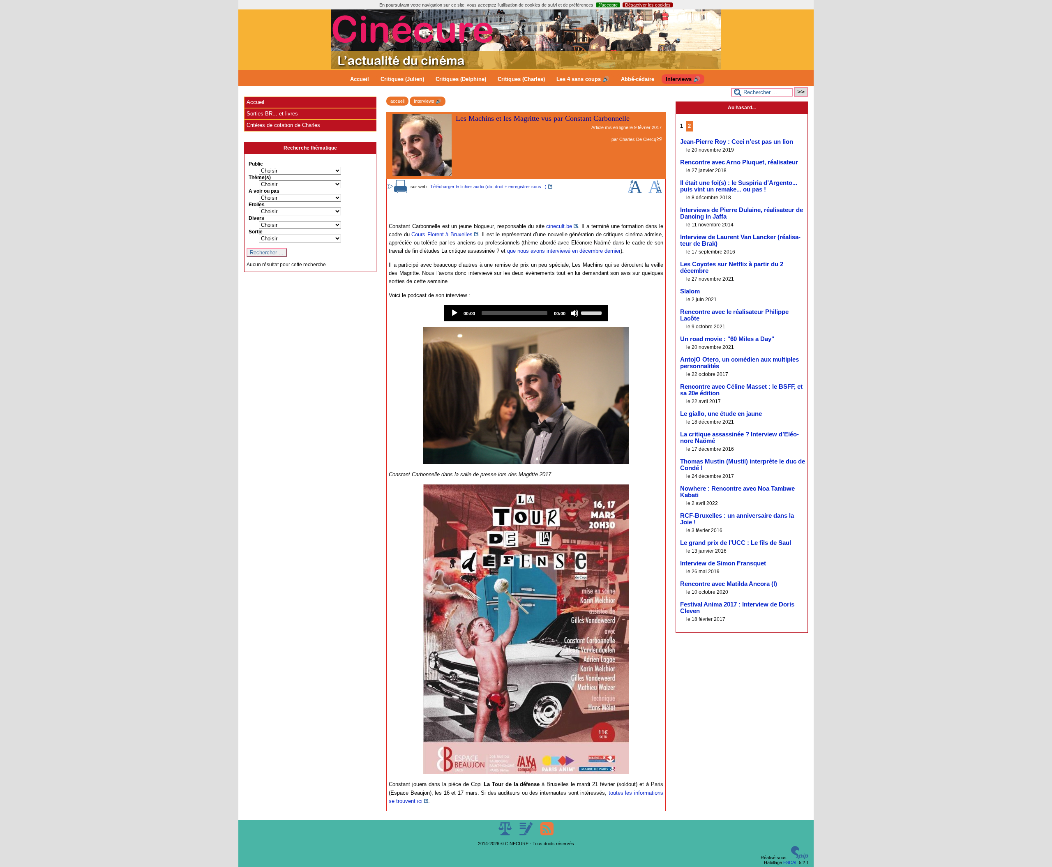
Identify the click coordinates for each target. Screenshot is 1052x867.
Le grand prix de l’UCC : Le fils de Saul (735, 543)
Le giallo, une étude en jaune (721, 413)
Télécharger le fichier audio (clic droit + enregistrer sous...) (488, 186)
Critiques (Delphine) (461, 79)
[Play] (454, 313)
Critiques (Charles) (521, 79)
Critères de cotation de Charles (283, 125)
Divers (256, 218)
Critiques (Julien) (402, 79)
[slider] (592, 312)
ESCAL (790, 862)
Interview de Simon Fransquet (723, 563)
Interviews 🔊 (683, 79)
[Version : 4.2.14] (800, 857)
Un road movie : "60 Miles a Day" (727, 339)
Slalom (690, 291)
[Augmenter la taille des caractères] (634, 191)
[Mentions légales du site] (505, 833)
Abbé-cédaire (637, 79)
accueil (397, 101)
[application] (526, 313)
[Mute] (574, 313)
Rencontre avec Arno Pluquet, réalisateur (739, 162)
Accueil (359, 79)
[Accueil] (526, 67)
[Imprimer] (400, 191)
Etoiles (257, 205)
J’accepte (608, 4)
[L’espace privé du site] (526, 833)
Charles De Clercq (637, 139)
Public (256, 164)
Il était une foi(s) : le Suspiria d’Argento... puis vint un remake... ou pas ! (738, 186)
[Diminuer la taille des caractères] (655, 191)
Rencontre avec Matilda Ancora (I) (728, 584)
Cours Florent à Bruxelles (442, 234)
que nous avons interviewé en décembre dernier (564, 251)
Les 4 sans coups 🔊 (582, 79)
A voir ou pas (264, 191)
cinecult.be (559, 226)
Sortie (256, 232)
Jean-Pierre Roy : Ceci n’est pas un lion (736, 141)
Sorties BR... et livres (272, 114)
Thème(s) (260, 177)
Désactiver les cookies (648, 4)
